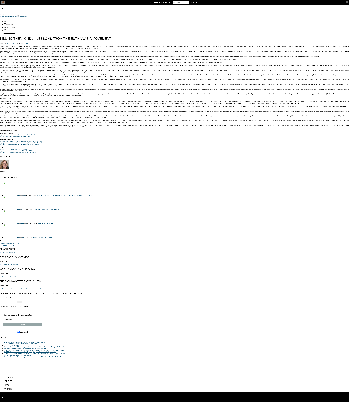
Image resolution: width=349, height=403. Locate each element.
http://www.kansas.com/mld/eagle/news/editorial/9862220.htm (18, 135)
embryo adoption (22, 223)
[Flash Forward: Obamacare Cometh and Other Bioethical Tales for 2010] (21, 289)
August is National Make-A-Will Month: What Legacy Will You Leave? (24, 342)
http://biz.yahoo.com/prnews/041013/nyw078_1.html (15, 136)
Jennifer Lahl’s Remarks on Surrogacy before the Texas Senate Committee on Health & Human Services (34, 350)
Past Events (20, 237)
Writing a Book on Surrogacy (17, 269)
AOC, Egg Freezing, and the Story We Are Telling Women (21, 343)
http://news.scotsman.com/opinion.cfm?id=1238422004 (16, 151)
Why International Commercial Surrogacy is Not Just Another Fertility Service (26, 348)
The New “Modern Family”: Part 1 (42, 237)
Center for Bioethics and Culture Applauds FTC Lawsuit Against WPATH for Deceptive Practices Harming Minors (37, 357)
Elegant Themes (12, 392)
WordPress (28, 392)
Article (26, 43)
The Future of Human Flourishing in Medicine (45, 209)
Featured (19, 209)
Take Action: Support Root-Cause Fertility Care (17, 355)
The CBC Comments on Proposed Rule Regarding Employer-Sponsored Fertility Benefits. (30, 352)
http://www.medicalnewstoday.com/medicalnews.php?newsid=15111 (20, 144)
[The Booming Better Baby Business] (11, 277)
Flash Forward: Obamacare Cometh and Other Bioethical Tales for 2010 (42, 293)
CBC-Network (10, 43)
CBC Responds (21, 195)
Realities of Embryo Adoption (45, 223)
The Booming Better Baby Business (20, 281)
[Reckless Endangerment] (7, 252)
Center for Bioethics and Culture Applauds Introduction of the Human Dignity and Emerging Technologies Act (35, 347)
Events (5, 30)
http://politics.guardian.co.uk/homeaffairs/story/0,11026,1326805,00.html (21, 141)
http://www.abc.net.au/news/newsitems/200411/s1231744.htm (18, 152)
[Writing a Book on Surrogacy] (9, 264)
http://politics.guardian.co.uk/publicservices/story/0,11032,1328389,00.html (21, 143)
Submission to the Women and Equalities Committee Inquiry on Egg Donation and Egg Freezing (64, 195)
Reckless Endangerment (14, 257)
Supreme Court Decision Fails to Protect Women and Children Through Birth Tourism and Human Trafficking (35, 353)
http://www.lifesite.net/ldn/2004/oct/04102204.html (14, 149)
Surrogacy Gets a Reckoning (12, 345)
